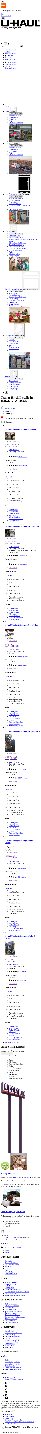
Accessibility (9, 1272)
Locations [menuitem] (9, 55)
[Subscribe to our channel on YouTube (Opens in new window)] (6, 1398)
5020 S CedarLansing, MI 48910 (11, 960)
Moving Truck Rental (11, 1282)
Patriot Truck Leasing (11, 1319)
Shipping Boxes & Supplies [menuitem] (17, 297)
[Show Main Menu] (2, 18)
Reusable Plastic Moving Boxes (15, 1295)
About (9, 1331)
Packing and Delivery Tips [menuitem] (19, 205)
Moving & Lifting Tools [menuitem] (16, 300)
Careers (7, 1338)
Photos (13, 441)
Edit (2, 406)
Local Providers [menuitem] (14, 341)
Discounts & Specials (11, 1322)
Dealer (7, 1360)
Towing (7, 143)
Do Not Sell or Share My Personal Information (19, 1422)
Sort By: (3, 422)
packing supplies (28, 1177)
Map (10, 414)
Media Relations (10, 1344)
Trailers (13, 111)
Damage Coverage (11, 1313)
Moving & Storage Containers (17, 1292)
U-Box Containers (14, 517)
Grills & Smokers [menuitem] (14, 384)
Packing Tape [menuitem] (13, 302)
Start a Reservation (15, 147)
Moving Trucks (13, 511)
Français (7, 1251)
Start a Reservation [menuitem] (15, 115)
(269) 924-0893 (14, 547)
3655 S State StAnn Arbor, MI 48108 (12, 645)
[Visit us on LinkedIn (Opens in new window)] (6, 1393)
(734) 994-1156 (14, 649)
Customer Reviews (11, 1274)
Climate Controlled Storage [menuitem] (17, 243)
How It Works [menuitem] (13, 343)
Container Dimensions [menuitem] (16, 209)
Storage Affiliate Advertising (14, 1379)
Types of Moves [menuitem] (14, 347)
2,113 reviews (22, 556)
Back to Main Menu (16, 113)
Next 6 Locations (13, 1042)
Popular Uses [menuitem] (13, 202)
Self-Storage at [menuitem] (16, 237)
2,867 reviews (22, 457)
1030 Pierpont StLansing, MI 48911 (11, 857)
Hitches (11, 1072)
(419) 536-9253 (14, 762)
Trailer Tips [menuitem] (12, 119)
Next (6, 1042)
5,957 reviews (22, 769)
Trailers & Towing (14, 513)
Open (2, 14)
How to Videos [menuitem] (13, 117)
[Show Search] (5, 43)
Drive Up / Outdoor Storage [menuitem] (17, 248)
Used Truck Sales (10, 1309)
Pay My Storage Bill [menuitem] (15, 250)
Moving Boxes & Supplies (13, 1311)
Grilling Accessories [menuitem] (15, 383)
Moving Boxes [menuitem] (13, 293)
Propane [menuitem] (7, 377)
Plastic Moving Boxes (16, 726)
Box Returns (12, 1074)
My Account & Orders (12, 1265)
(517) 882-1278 (14, 861)
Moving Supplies (14, 520)
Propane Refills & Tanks (12, 1315)
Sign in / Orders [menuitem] (11, 62)
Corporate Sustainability (12, 1336)
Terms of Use (9, 1418)
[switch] (20, 413)
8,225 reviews (22, 972)
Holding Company (13, 1333)
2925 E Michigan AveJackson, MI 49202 (12, 445)
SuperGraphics (9, 1345)
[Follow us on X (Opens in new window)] (6, 1395)
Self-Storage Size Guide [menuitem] (16, 246)
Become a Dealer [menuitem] (10, 53)
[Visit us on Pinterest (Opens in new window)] (6, 1390)
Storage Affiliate (10, 1377)
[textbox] (22, 1051)
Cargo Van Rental (10, 1284)
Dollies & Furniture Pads (12, 1289)
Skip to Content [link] (6, 16)
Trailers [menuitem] (7, 111)
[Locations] (8, 44)
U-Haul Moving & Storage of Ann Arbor (21, 625)
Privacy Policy (9, 1416)
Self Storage (12, 515)
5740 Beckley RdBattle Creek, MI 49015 (12, 542)
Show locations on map (8, 408)
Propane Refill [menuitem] (13, 381)
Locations (10, 1423)
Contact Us (8, 1261)
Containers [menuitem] (11, 194)
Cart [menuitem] (8, 57)
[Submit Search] (21, 46)
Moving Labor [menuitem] (9, 335)
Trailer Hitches (13, 510)
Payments (8, 1266)
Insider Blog (11, 1342)
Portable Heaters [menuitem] (14, 386)
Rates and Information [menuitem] (16, 198)
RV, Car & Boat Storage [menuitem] (16, 245)
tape (18, 1177)
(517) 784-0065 (14, 450)
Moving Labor (19, 335)
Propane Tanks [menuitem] (13, 388)
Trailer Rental (9, 1286)
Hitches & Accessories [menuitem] (16, 123)
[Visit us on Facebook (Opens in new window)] (6, 1384)
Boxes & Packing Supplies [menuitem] (13, 289)
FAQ (6, 1270)
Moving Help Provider (12, 1364)
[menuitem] (24, 147)
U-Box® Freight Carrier (12, 1362)
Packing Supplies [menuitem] (14, 295)
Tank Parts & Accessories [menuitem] (17, 390)
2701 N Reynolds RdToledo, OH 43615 (11, 758)
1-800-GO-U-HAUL (12, 1237)
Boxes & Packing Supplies (31, 289)
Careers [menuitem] (7, 52)
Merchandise (9, 1347)
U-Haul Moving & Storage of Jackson (20, 429)
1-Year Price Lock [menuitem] (10, 50)
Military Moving (10, 1335)
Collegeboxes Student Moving (15, 1317)
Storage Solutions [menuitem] (14, 304)
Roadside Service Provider (13, 1369)
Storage (13, 231)
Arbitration (8, 1414)
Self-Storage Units (10, 1293)
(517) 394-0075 (14, 965)
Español (7, 1252)
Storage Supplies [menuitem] (14, 256)
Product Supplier (10, 1366)
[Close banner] (2, 2)
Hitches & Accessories (12, 1306)
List (10, 412)
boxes (14, 1177)
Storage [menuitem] (7, 231)
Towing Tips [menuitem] (13, 151)
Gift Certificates (10, 1321)
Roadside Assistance (11, 1263)
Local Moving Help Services (13, 1212)
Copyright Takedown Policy (14, 1420)
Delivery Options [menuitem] (14, 200)
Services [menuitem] (11, 345)
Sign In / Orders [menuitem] (10, 59)
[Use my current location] (12, 1051)
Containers (24, 194)
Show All (9, 477)
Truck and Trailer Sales (16, 519)
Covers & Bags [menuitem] (13, 299)
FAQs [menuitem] (11, 121)
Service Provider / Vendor (13, 1368)
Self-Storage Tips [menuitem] (14, 254)
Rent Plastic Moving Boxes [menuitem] (17, 306)
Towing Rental (9, 1288)
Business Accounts (11, 1304)
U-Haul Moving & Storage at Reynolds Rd (22, 731)
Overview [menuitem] (12, 340)
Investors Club (12, 1340)
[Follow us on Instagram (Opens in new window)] (6, 1387)
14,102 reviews (23, 656)
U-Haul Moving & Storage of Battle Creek (22, 526)
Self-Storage (12, 1062)
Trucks (10, 1060)
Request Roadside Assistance (12, 1247)
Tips (6, 1268)
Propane (13, 377)
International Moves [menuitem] (15, 204)
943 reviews (22, 868)
